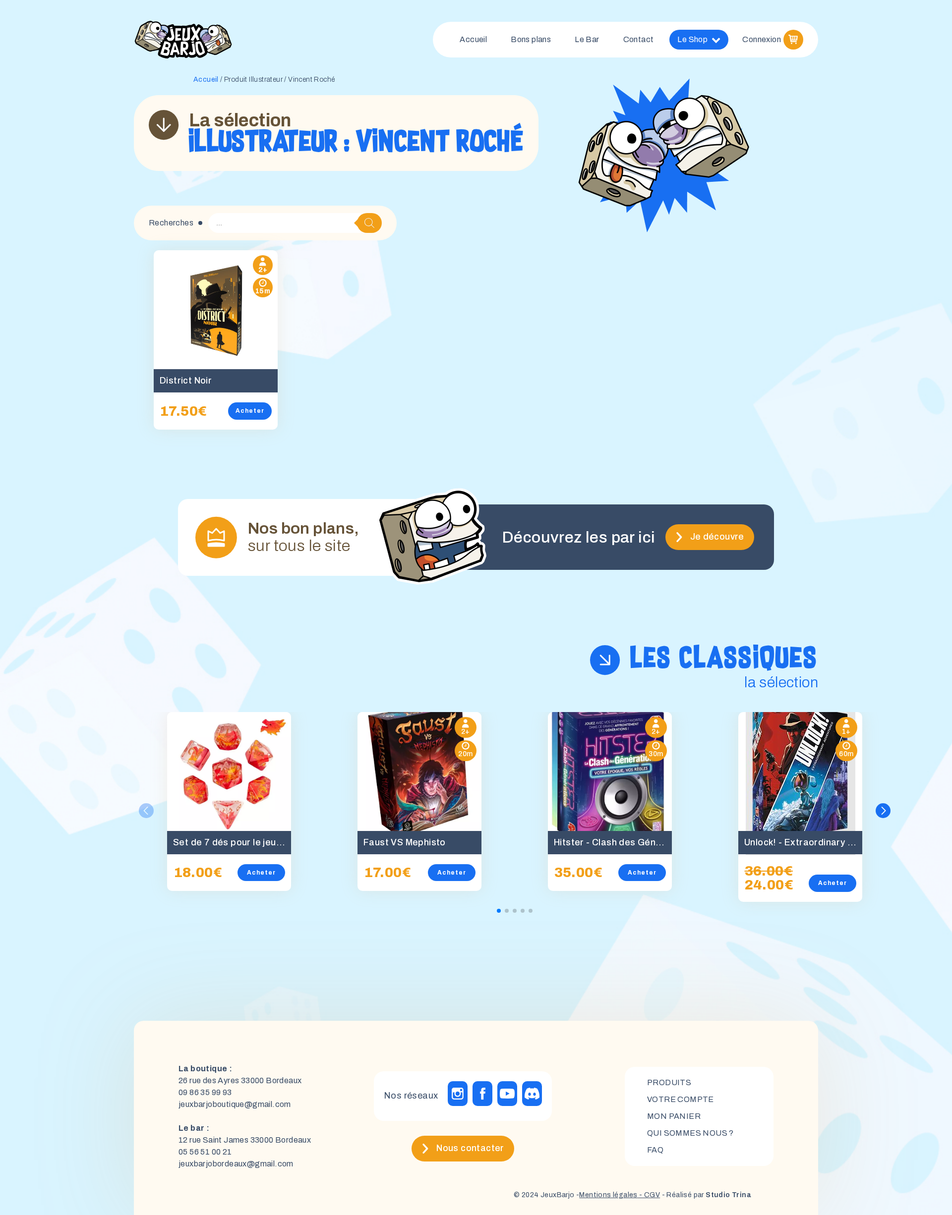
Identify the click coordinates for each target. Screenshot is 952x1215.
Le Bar (587, 39)
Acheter (250, 410)
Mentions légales (608, 1195)
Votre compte (680, 1099)
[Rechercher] (369, 223)
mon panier (674, 1116)
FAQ (655, 1150)
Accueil (473, 39)
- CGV (649, 1195)
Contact (638, 39)
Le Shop (692, 39)
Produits (669, 1082)
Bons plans (531, 39)
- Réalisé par (705, 1195)
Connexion (761, 39)
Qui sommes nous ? (690, 1133)
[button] (883, 810)
